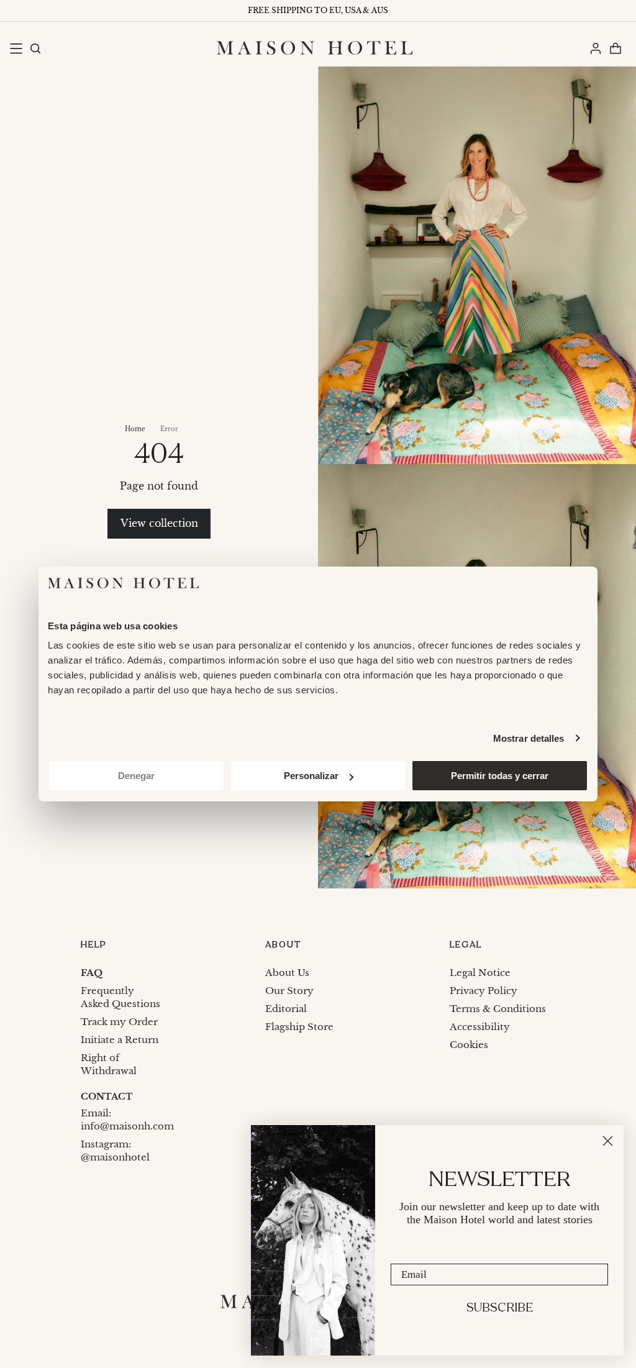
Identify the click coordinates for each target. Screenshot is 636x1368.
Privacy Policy (483, 990)
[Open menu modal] (15, 47)
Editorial (286, 1009)
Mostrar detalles (529, 738)
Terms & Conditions (498, 1009)
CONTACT (107, 1096)
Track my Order (119, 1022)
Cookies (469, 1045)
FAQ (91, 972)
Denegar (136, 775)
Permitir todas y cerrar (499, 775)
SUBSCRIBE (499, 1308)
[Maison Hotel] (314, 48)
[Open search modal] (35, 47)
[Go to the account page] (595, 47)
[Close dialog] (608, 1141)
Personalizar (311, 775)
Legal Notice (480, 972)
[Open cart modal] (614, 47)
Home (135, 429)
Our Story (289, 990)
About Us (287, 972)
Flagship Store (299, 1027)
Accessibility (480, 1027)
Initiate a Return (119, 1040)
